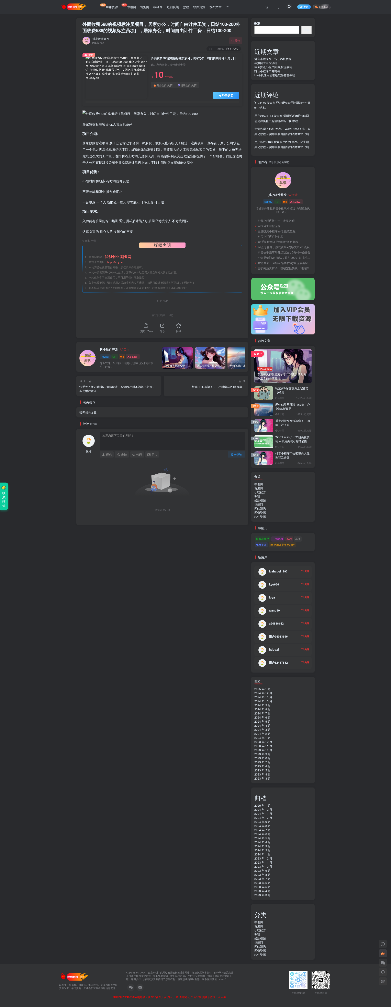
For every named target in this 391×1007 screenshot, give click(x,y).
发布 (305, 7)
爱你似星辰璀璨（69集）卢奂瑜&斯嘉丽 (292, 406)
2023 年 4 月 (262, 774)
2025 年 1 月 (262, 689)
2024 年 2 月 (262, 734)
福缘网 (158, 7)
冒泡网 (144, 7)
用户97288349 (263, 142)
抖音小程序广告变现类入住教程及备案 (292, 455)
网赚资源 (109, 6)
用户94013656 (278, 636)
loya (272, 597)
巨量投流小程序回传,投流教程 (273, 67)
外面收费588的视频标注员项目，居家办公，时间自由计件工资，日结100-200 (161, 27)
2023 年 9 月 (262, 754)
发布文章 (215, 7)
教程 (186, 7)
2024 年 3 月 (262, 729)
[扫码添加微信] (383, 963)
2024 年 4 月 (262, 725)
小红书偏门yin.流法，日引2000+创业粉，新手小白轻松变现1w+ (285, 258)
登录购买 (227, 95)
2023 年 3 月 (262, 778)
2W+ (106, 356)
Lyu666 (274, 584)
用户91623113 (263, 116)
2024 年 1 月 (262, 738)
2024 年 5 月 (262, 721)
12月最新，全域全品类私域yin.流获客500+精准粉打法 (285, 263)
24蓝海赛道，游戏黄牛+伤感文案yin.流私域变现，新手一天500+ (285, 247)
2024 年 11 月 (263, 697)
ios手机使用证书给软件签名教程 (274, 75)
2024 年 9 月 (262, 705)
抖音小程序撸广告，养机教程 (272, 59)
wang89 (274, 610)
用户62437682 (278, 662)
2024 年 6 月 (262, 717)
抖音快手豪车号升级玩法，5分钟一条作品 (284, 252)
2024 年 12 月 (263, 693)
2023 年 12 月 (263, 742)
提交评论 (236, 454)
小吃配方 (260, 492)
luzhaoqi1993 (278, 571)
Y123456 (260, 102)
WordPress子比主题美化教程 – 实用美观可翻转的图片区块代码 (292, 441)
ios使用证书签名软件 (282, 545)
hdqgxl (274, 649)
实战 (289, 539)
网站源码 (260, 508)
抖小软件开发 (100, 39)
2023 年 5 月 (262, 770)
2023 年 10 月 (263, 750)
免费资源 (261, 545)
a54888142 (276, 623)
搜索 (257, 23)
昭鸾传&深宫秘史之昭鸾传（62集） (292, 390)
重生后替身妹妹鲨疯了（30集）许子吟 (292, 423)
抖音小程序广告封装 (267, 71)
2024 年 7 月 (262, 713)
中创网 (129, 6)
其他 (297, 539)
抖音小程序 (262, 539)
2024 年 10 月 (263, 701)
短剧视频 (173, 7)
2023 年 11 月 (263, 746)
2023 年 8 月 (262, 758)
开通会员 (323, 7)
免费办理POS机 (264, 129)
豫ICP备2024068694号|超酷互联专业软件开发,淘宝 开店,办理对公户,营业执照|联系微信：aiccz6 (169, 997)
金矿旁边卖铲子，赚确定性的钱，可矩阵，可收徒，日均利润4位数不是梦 (285, 268)
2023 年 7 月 (262, 762)
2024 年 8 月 (262, 709)
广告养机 (278, 539)
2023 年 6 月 (262, 766)
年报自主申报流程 (265, 63)
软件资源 (199, 7)
